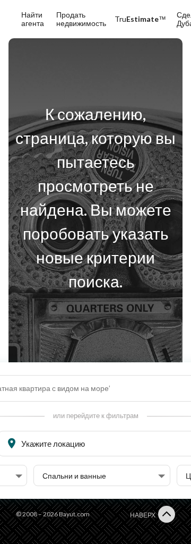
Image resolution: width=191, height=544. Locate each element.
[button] (103, 476)
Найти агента (32, 19)
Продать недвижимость (81, 19)
